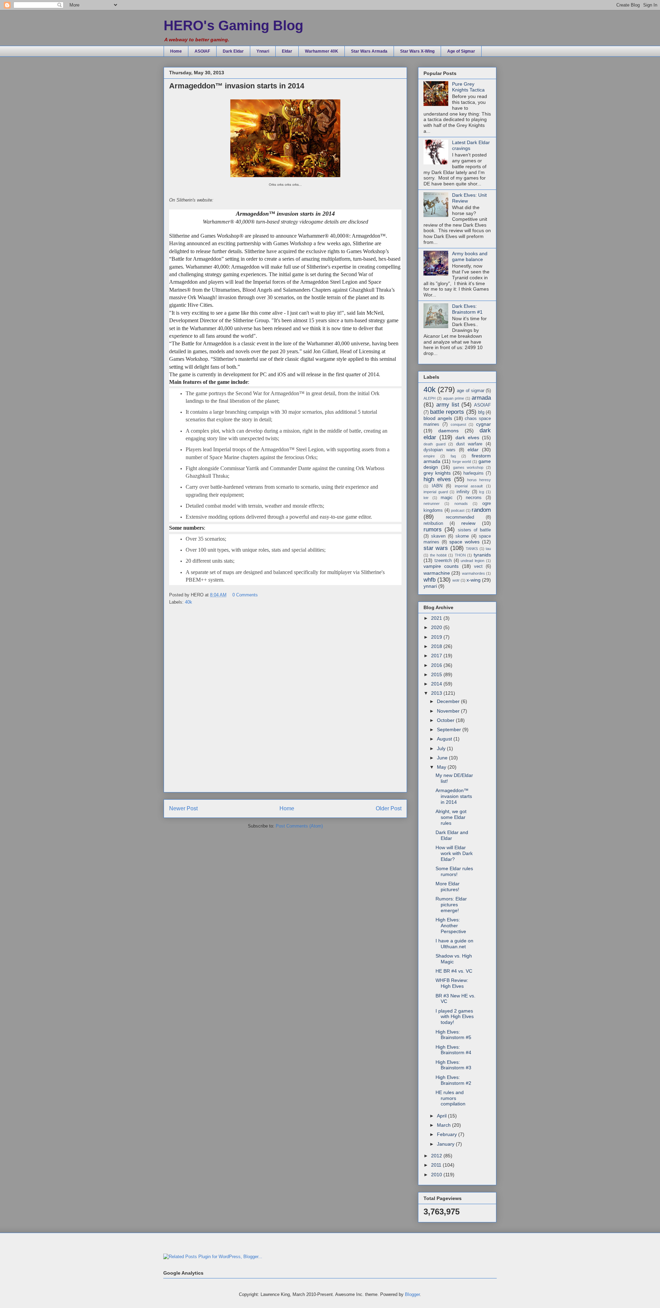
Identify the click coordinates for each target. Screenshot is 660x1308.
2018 (437, 646)
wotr (456, 580)
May (442, 767)
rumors (433, 529)
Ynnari (262, 51)
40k (188, 602)
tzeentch (443, 560)
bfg (481, 412)
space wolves (464, 541)
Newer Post (183, 808)
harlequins (473, 473)
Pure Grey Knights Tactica (468, 87)
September (449, 729)
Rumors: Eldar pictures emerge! (451, 904)
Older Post (389, 808)
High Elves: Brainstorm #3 (453, 1065)
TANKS (472, 549)
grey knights (437, 473)
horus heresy (479, 480)
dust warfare (469, 444)
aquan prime (453, 398)
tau (488, 549)
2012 (437, 1155)
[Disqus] (285, 701)
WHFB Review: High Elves (452, 983)
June (443, 757)
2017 (437, 655)
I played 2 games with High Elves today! (455, 1016)
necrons (474, 497)
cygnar (483, 424)
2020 (437, 627)
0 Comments (245, 594)
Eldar (287, 51)
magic (447, 497)
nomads (461, 503)
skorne (462, 536)
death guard (435, 444)
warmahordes (473, 573)
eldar (473, 449)
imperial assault (469, 486)
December (449, 701)
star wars (436, 548)
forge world (461, 462)
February (447, 1134)
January (446, 1144)
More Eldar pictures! (448, 886)
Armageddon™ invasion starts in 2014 (454, 796)
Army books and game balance (469, 256)
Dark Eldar (233, 51)
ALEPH (430, 398)
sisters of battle (474, 530)
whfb (430, 579)
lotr (426, 498)
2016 (437, 665)
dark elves (467, 437)
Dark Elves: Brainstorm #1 (467, 309)
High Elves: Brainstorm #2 (453, 1080)
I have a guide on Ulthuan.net (454, 943)
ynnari (430, 586)
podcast (457, 510)
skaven (438, 536)
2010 (437, 1174)
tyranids (482, 555)
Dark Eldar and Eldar (452, 835)
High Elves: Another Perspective (451, 925)
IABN (437, 486)
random (481, 510)
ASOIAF (202, 51)
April (442, 1115)
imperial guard (436, 492)
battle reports (447, 412)
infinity (463, 491)
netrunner (432, 503)
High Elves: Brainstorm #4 (453, 1050)
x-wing (473, 580)
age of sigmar (470, 390)
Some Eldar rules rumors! (454, 871)
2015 (437, 674)
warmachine (437, 573)
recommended (460, 517)
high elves (437, 479)
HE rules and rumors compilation (450, 1098)
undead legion (472, 561)
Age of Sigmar (461, 51)
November (449, 711)
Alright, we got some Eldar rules (451, 817)
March (444, 1125)
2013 (437, 693)
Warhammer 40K (321, 51)
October (446, 720)
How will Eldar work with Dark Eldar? (454, 853)
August (445, 739)
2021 (437, 618)
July (442, 748)
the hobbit (438, 555)
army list (447, 404)
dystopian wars (439, 449)
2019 (437, 637)
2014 (437, 684)
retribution (433, 523)
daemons (448, 430)
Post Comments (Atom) (299, 826)
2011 (437, 1165)
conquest (458, 424)
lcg (481, 492)
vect (478, 566)
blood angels (438, 418)
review (468, 523)
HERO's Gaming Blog (233, 25)
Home (176, 51)
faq (453, 456)
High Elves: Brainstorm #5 (453, 1034)
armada (481, 397)
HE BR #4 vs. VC (454, 971)
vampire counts (441, 566)
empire (429, 456)
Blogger (412, 1294)
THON (460, 555)
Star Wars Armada (369, 51)
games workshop (468, 467)
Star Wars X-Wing (417, 51)
